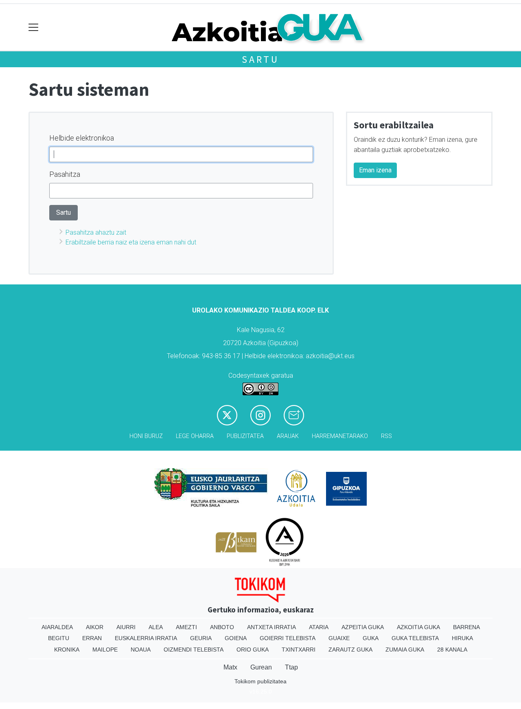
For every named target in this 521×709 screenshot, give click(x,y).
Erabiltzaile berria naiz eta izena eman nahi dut (131, 242)
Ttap (291, 667)
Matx (230, 667)
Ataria (318, 627)
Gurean (261, 667)
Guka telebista (415, 638)
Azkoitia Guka (418, 627)
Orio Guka (252, 649)
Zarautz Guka (350, 649)
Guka (371, 638)
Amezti (186, 627)
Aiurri (126, 627)
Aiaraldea (57, 627)
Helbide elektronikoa (81, 138)
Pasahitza (64, 174)
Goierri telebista (287, 638)
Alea (156, 627)
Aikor (94, 627)
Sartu (260, 59)
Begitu (58, 638)
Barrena (466, 627)
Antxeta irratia (271, 627)
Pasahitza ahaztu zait (96, 232)
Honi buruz (146, 436)
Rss (386, 436)
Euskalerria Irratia (146, 638)
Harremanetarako (340, 436)
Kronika (66, 649)
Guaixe (339, 638)
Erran (92, 638)
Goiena (236, 638)
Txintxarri (298, 649)
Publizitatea (245, 436)
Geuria (201, 638)
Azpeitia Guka (362, 627)
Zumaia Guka (404, 649)
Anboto (222, 627)
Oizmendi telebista (193, 649)
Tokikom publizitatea (260, 681)
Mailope (105, 649)
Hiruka (462, 638)
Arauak (288, 436)
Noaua (141, 649)
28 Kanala (452, 649)
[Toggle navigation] (33, 27)
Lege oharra (195, 436)
